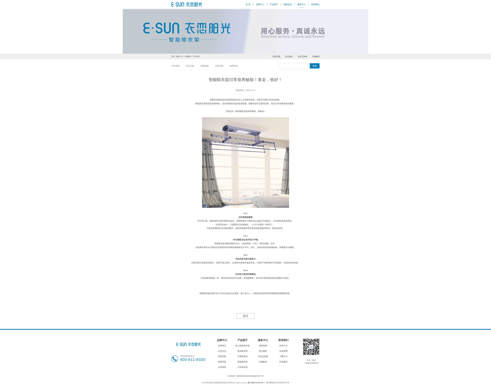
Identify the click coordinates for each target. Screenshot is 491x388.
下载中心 (283, 356)
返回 (245, 315)
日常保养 (196, 56)
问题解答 (188, 56)
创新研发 (222, 362)
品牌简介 (222, 346)
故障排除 (234, 66)
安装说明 (219, 66)
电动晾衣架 (242, 351)
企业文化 (222, 351)
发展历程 (222, 356)
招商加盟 (276, 56)
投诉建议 (283, 362)
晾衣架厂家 (258, 376)
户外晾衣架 (242, 367)
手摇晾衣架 (242, 356)
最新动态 (288, 4)
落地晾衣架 (242, 362)
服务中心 (301, 4)
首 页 (248, 4)
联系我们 (315, 4)
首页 (173, 56)
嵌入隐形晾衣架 (242, 346)
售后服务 (289, 56)
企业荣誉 (222, 367)
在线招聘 (283, 351)
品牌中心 (260, 4)
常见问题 (190, 66)
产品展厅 (274, 4)
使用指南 (204, 66)
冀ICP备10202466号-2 (256, 383)
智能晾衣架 (241, 376)
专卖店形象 (302, 56)
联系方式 (283, 346)
